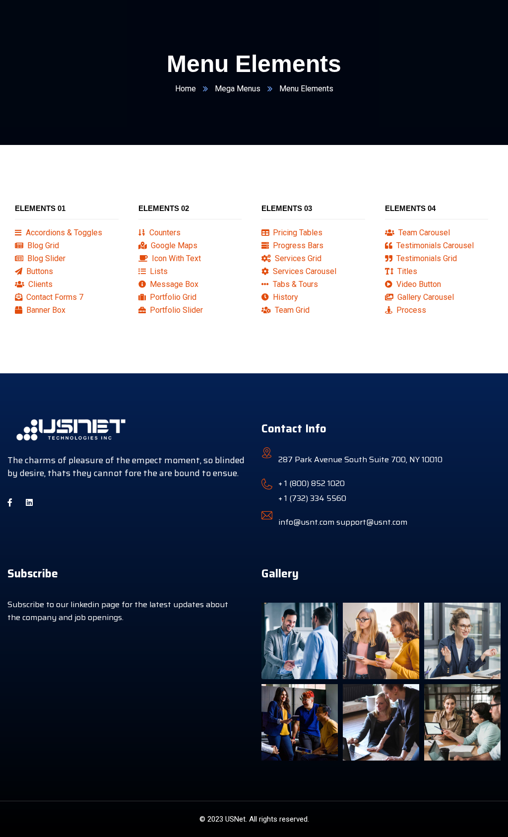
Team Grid (291, 310)
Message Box (173, 284)
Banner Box (44, 310)
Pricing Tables (296, 232)
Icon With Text (175, 258)
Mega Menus (237, 88)
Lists (158, 271)
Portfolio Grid (172, 297)
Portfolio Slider (175, 310)
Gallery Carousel (424, 297)
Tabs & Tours (294, 284)
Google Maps (173, 245)
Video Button (417, 284)
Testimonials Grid (425, 258)
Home (185, 88)
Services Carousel (303, 271)
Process (410, 310)
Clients (39, 284)
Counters (164, 232)
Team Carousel (423, 232)
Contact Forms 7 (53, 297)
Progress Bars (297, 245)
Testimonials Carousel (434, 245)
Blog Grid (42, 245)
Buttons (38, 271)
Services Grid (297, 258)
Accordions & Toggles (63, 232)
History (284, 297)
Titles (406, 271)
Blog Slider (45, 258)
